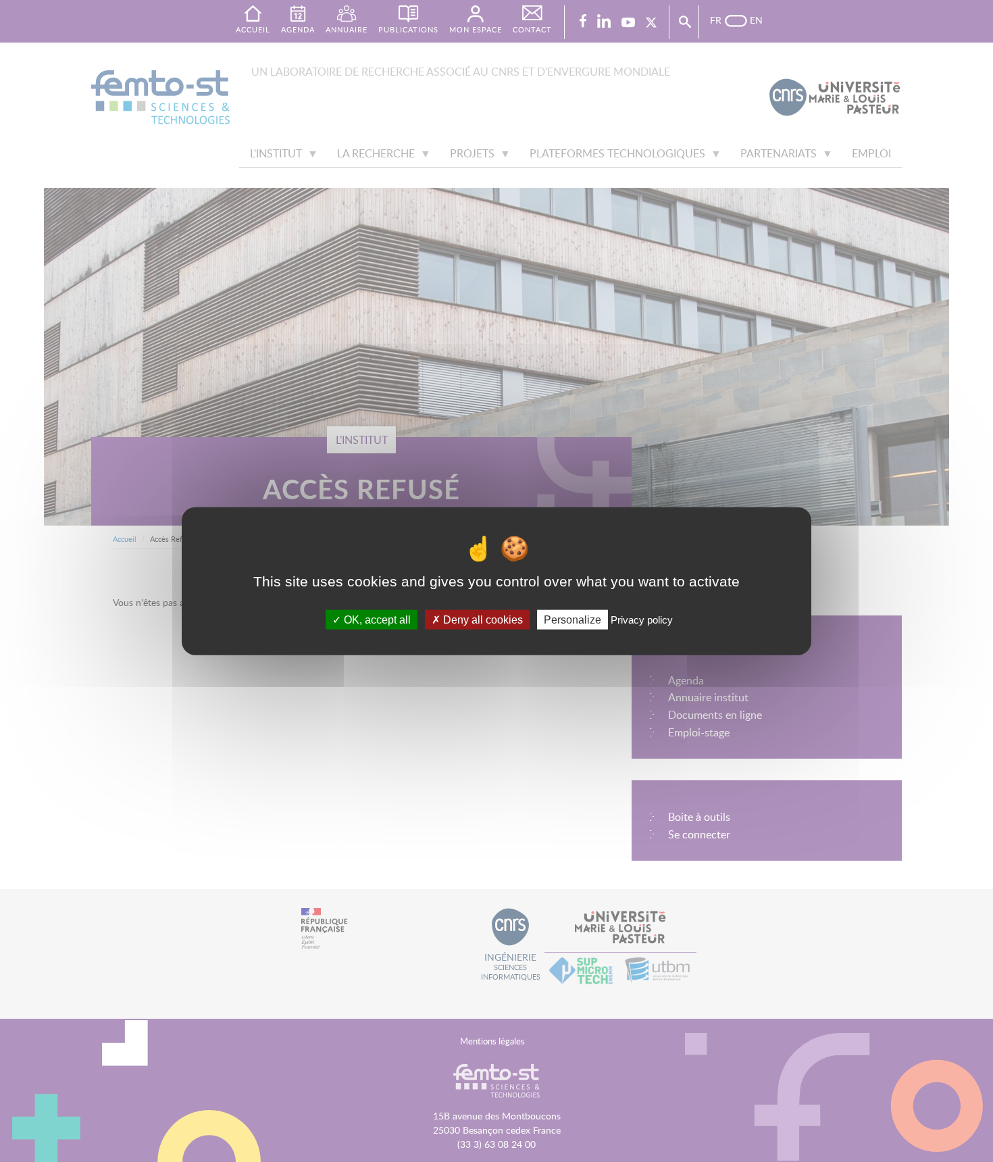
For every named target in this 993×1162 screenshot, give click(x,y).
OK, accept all (376, 619)
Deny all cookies (481, 619)
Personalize (572, 619)
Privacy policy (642, 619)
